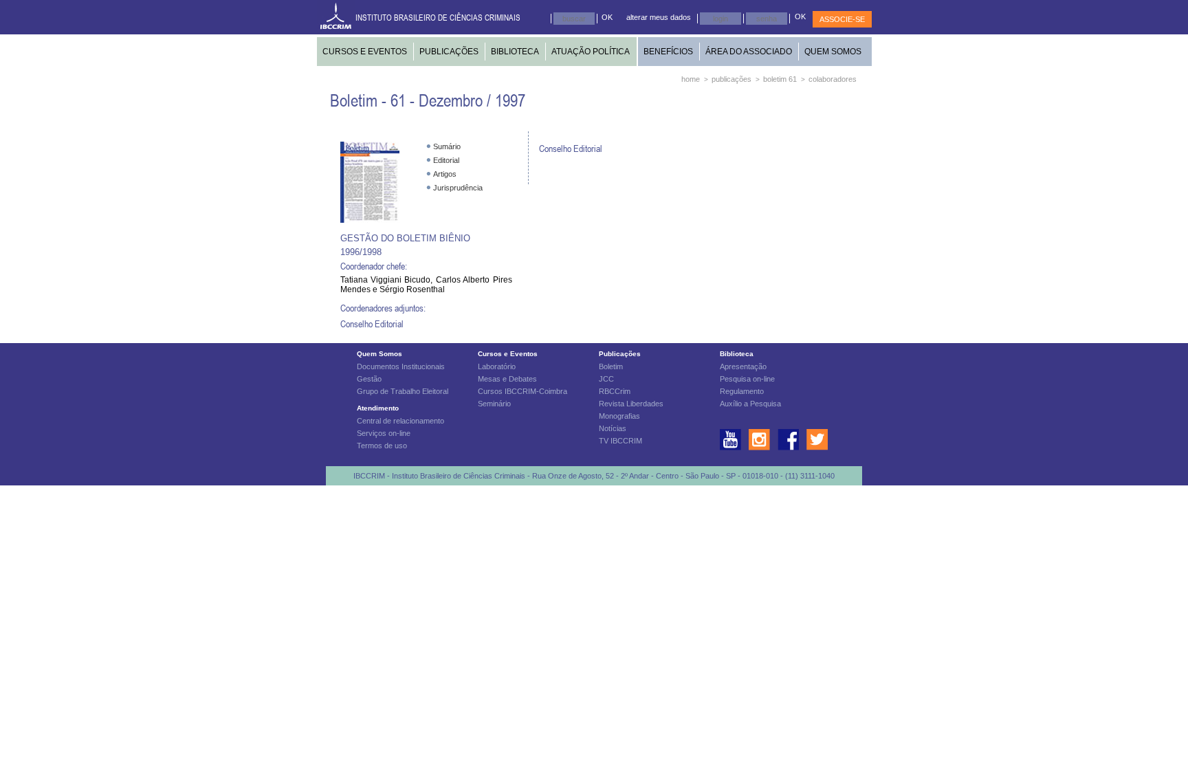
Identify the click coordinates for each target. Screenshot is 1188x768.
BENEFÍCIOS (668, 51)
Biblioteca (737, 354)
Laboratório (497, 366)
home (690, 79)
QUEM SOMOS (832, 51)
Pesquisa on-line (747, 379)
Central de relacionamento (400, 421)
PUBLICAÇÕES (448, 51)
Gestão (369, 379)
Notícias (612, 428)
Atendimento (378, 408)
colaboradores (832, 79)
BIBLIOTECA (515, 51)
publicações (731, 79)
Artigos (444, 174)
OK (607, 17)
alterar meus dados (658, 17)
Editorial (446, 160)
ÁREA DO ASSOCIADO (748, 51)
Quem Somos (379, 354)
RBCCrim (614, 391)
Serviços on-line (383, 433)
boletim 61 (780, 79)
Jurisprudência (458, 188)
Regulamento (742, 391)
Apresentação (743, 366)
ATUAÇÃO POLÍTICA (590, 51)
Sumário (447, 146)
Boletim (611, 366)
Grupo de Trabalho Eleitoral (402, 391)
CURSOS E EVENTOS (364, 51)
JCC (606, 379)
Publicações (620, 354)
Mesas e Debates (507, 379)
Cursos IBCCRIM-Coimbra (522, 391)
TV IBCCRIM (620, 441)
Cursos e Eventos (508, 354)
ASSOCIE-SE (842, 19)
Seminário (494, 403)
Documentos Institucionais (401, 366)
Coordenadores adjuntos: (383, 308)
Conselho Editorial (372, 323)
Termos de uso (382, 445)
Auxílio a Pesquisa (750, 403)
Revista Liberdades (631, 403)
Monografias (619, 416)
